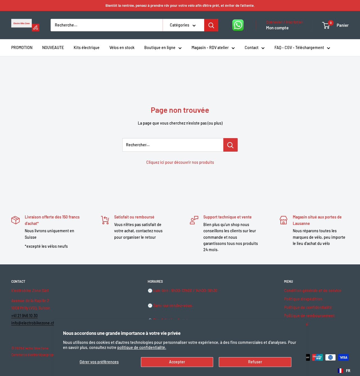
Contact (251, 47)
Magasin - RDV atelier (210, 47)
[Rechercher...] (230, 145)
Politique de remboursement (309, 315)
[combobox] (344, 370)
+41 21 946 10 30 (24, 315)
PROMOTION (21, 47)
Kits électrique (87, 47)
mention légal (296, 324)
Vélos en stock (121, 47)
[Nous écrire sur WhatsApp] (238, 25)
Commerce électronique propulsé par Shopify (44, 355)
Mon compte (277, 27)
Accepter (177, 361)
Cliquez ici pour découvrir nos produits (180, 162)
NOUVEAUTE (53, 47)
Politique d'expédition (303, 299)
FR (348, 370)
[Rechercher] (211, 25)
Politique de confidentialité (308, 307)
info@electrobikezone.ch (33, 322)
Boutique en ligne (160, 47)
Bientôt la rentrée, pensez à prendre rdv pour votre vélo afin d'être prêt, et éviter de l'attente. (180, 5)
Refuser (255, 361)
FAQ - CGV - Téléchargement (299, 47)
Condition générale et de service (312, 290)
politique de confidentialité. (141, 347)
